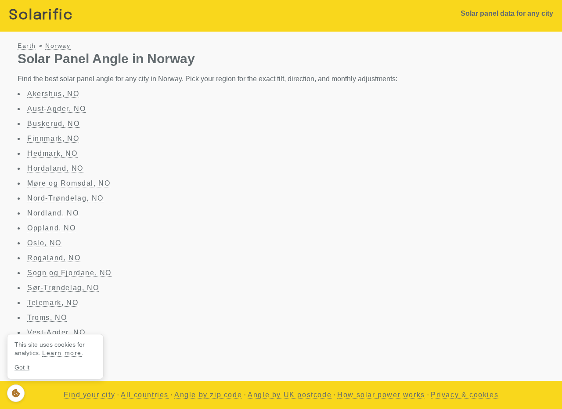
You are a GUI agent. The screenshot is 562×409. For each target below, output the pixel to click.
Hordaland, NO (55, 168)
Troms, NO (47, 317)
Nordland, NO (53, 213)
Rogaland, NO (53, 258)
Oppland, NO (51, 228)
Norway (58, 46)
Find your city (89, 394)
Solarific (41, 15)
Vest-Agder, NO (56, 332)
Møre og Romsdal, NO (68, 183)
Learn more (62, 352)
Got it (21, 367)
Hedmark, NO (52, 153)
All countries (145, 394)
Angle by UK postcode (289, 394)
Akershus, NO (53, 93)
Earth (27, 46)
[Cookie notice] (16, 393)
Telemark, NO (52, 302)
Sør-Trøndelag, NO (63, 287)
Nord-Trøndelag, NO (65, 198)
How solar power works (381, 394)
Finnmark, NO (53, 138)
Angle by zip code (208, 394)
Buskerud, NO (53, 123)
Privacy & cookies (464, 394)
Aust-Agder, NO (56, 108)
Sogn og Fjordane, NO (69, 272)
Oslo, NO (44, 243)
